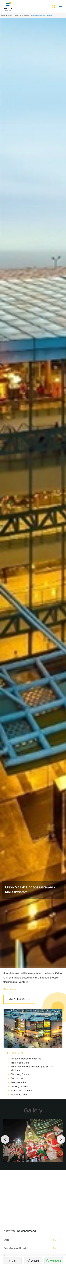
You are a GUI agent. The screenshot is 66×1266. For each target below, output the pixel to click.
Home (3, 15)
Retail (10, 15)
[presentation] (5, 1139)
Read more (9, 989)
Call (14, 1260)
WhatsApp (55, 1260)
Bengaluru (25, 15)
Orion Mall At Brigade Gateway (41, 15)
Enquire (34, 1260)
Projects (16, 15)
